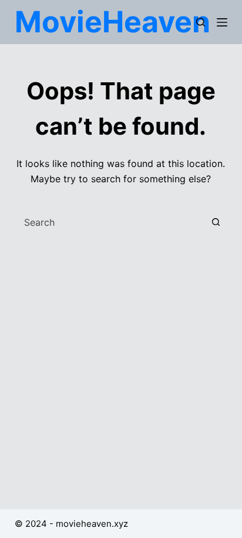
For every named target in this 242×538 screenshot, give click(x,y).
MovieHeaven (112, 21)
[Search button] (215, 222)
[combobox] (110, 222)
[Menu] (222, 22)
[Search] (200, 22)
